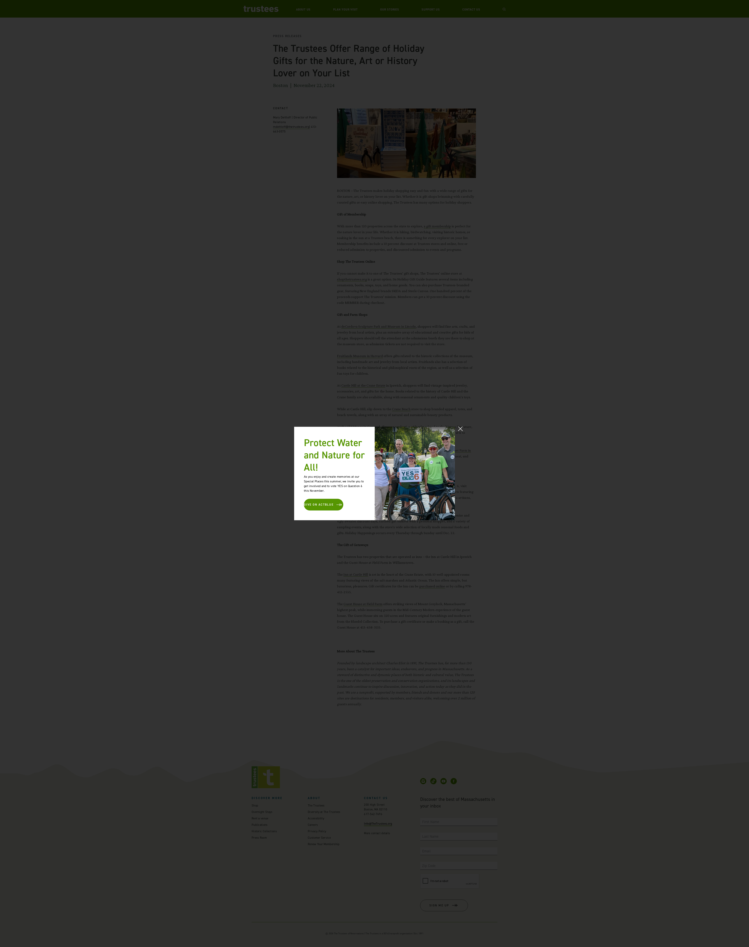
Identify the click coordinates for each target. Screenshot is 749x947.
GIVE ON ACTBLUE (319, 505)
